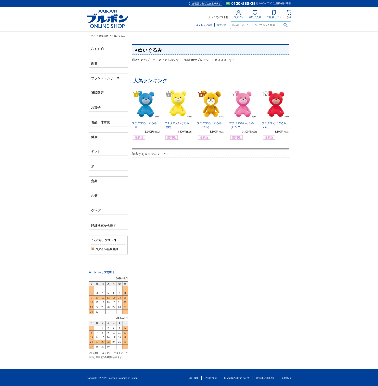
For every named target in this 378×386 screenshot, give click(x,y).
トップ (91, 35)
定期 (94, 181)
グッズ (96, 210)
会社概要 (193, 378)
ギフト (96, 151)
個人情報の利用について (237, 378)
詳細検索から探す (103, 225)
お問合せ (221, 24)
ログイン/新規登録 (106, 249)
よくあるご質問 (204, 24)
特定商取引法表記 (265, 378)
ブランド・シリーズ (105, 78)
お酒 (94, 195)
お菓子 (96, 107)
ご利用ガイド (274, 17)
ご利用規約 (211, 378)
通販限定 (103, 35)
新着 (94, 63)
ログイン (238, 17)
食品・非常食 (100, 122)
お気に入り (254, 17)
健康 (94, 136)
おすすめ (97, 48)
